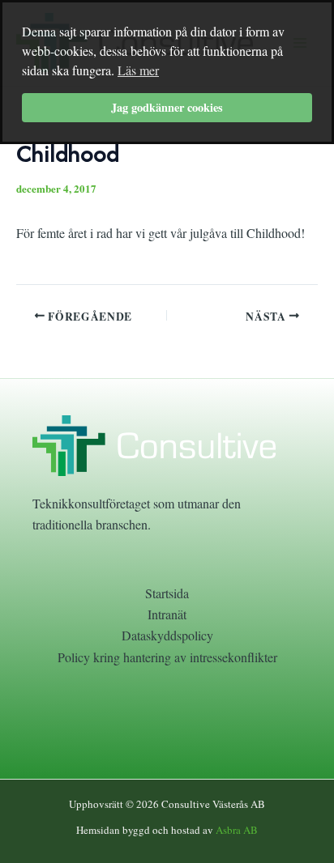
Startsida (167, 593)
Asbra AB (237, 830)
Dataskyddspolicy (167, 635)
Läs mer (138, 70)
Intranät (167, 614)
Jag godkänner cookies (167, 107)
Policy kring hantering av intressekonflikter (167, 656)
